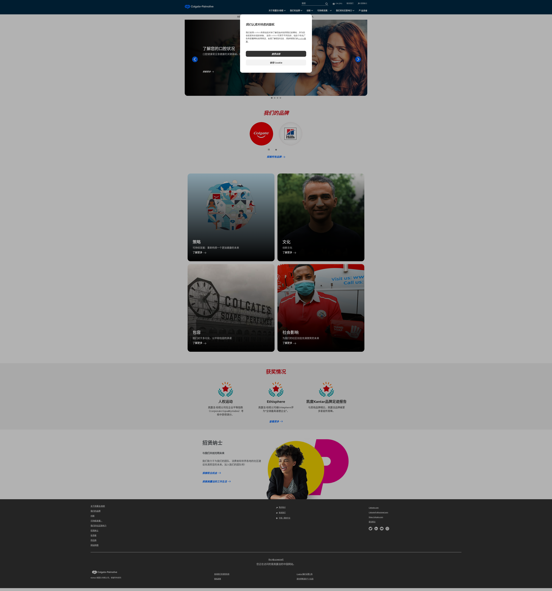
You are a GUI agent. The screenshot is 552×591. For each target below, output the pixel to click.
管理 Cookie (276, 62)
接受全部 (276, 53)
